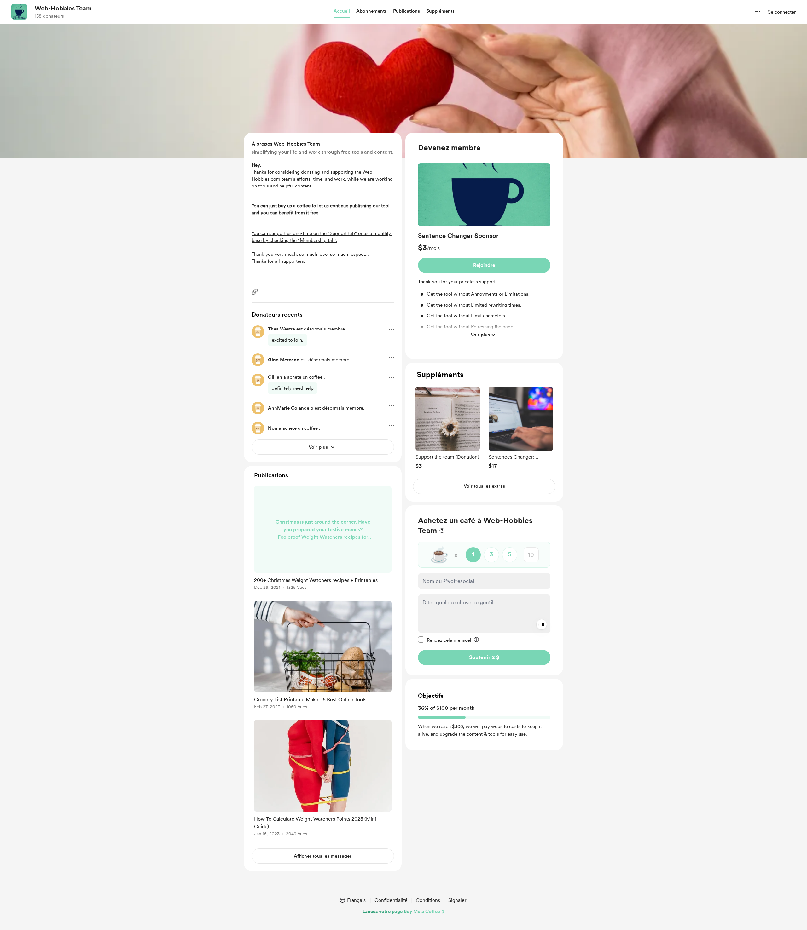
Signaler (457, 900)
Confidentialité (391, 900)
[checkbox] (444, 640)
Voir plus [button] (480, 334)
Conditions (428, 900)
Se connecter (782, 12)
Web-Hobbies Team (63, 8)
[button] (341, 11)
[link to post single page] (323, 539)
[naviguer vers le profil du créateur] (19, 12)
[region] (484, 246)
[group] (484, 252)
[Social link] (255, 292)
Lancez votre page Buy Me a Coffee (401, 911)
